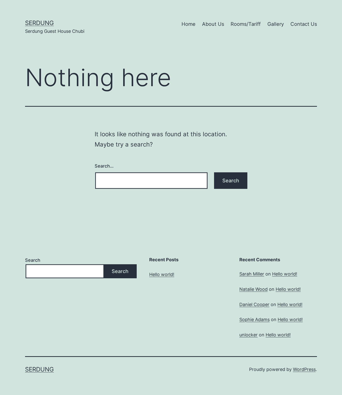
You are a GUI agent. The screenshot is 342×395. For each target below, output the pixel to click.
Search (32, 260)
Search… (104, 166)
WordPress (304, 369)
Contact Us (303, 24)
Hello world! (161, 274)
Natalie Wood (253, 289)
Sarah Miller (251, 274)
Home (189, 24)
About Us (213, 24)
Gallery (275, 24)
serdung (39, 23)
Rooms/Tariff (246, 24)
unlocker (248, 334)
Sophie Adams (254, 319)
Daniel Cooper (254, 304)
